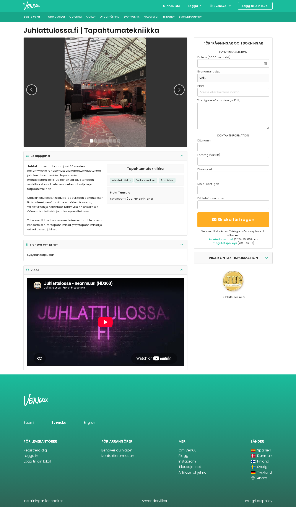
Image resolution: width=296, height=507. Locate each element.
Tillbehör (169, 17)
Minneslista (171, 6)
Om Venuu (188, 450)
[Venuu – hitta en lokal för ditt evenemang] (31, 5)
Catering (75, 17)
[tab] (105, 156)
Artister (91, 17)
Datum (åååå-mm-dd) (213, 57)
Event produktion (191, 17)
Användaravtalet (221, 239)
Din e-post (204, 169)
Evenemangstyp (208, 71)
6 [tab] (110, 141)
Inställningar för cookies (43, 500)
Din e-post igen (208, 184)
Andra (261, 478)
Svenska (219, 6)
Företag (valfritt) (208, 155)
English (89, 422)
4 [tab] (103, 141)
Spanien (263, 450)
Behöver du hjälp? (116, 450)
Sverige (263, 466)
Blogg (183, 455)
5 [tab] (107, 141)
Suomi (29, 422)
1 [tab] (91, 141)
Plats (200, 86)
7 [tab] (114, 141)
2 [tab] (95, 141)
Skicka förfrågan (236, 220)
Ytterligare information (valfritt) (219, 100)
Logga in (195, 6)
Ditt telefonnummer (210, 198)
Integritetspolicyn (224, 243)
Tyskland (264, 472)
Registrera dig (35, 450)
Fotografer (151, 17)
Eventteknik (132, 17)
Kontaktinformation (117, 455)
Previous (31, 89)
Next (179, 89)
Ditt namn (204, 140)
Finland (262, 461)
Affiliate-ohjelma (193, 472)
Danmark (264, 455)
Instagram (187, 461)
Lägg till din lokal (255, 6)
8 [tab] (118, 141)
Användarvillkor (154, 500)
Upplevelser (56, 17)
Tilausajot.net (190, 466)
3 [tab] (99, 141)
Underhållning (110, 17)
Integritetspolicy (258, 500)
